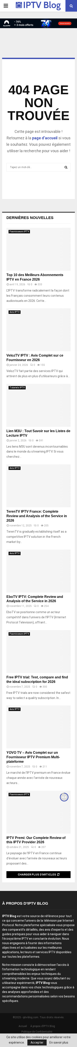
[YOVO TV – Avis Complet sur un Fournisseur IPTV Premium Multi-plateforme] (38, 726)
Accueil (23, 1026)
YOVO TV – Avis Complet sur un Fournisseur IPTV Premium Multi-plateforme (33, 757)
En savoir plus (58, 1042)
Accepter (37, 1042)
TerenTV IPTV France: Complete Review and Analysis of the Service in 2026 (36, 516)
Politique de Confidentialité (36, 1031)
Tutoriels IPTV (17, 387)
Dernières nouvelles (29, 218)
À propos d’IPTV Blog (42, 1026)
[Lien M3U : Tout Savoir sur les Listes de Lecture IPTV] (38, 405)
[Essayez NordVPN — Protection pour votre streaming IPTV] (38, 23)
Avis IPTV (14, 312)
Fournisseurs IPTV (19, 231)
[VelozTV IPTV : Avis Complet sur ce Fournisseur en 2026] (38, 329)
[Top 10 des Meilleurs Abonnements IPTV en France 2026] (38, 249)
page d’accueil (45, 138)
